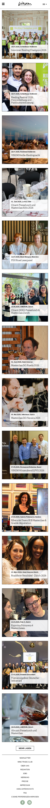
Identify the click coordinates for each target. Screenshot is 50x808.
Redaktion (25, 770)
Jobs (25, 773)
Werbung (25, 777)
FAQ (25, 793)
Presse (25, 781)
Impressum (25, 785)
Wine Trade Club (25, 762)
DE (44, 4)
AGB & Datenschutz (25, 789)
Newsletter (25, 758)
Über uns (25, 766)
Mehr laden (25, 748)
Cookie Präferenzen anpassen (25, 797)
